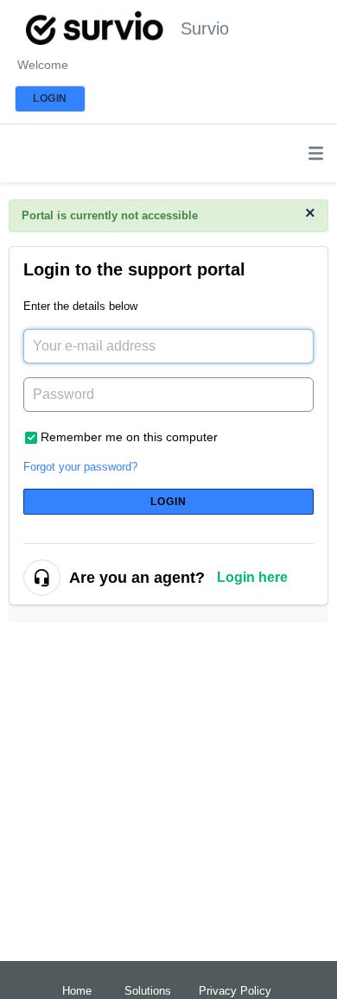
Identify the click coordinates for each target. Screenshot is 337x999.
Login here (252, 577)
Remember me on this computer (129, 437)
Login (169, 502)
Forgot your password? (80, 466)
